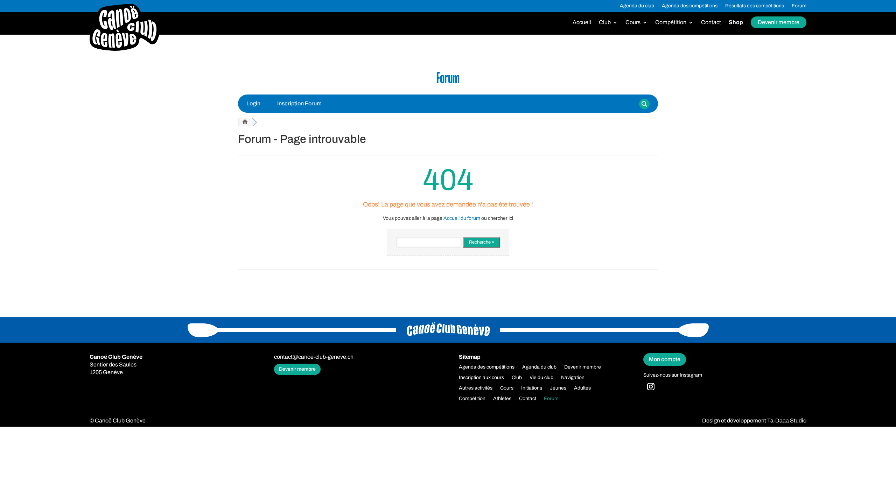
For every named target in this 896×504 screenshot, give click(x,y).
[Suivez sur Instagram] (650, 386)
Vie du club (541, 377)
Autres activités (475, 388)
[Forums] (245, 122)
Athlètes (502, 398)
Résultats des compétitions (754, 6)
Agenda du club (637, 6)
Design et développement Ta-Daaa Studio (754, 421)
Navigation (572, 377)
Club (605, 22)
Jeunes (558, 388)
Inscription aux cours (481, 377)
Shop (736, 22)
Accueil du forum (461, 218)
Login (253, 103)
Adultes (582, 388)
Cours (632, 22)
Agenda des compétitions (690, 6)
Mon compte (664, 359)
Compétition (670, 22)
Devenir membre (778, 22)
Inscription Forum (299, 103)
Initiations (531, 388)
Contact (711, 22)
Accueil (582, 22)
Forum (799, 6)
